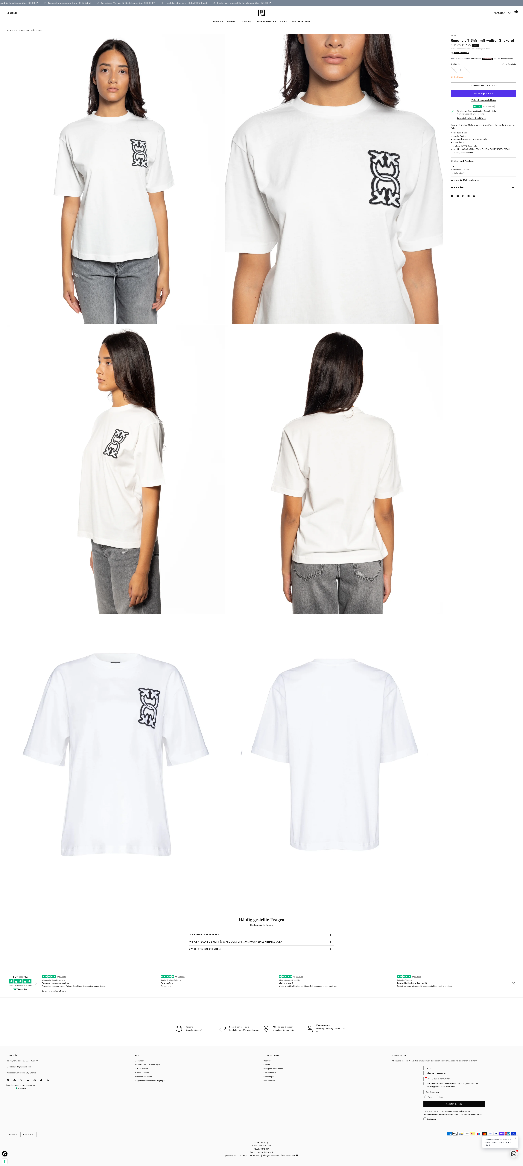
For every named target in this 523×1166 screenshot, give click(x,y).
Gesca (288, 1155)
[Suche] (509, 12)
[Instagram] (23, 1080)
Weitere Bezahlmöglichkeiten (483, 100)
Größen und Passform (462, 160)
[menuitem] (218, 21)
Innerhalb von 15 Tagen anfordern (244, 1030)
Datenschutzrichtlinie (143, 1076)
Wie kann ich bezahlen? (204, 934)
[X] (458, 196)
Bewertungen (269, 1076)
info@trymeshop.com (22, 1066)
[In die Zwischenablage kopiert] (474, 196)
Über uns (267, 1060)
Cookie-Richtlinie (142, 1072)
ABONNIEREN (454, 1104)
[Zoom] (218, 40)
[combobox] (427, 1079)
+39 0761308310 (30, 1060)
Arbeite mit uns (141, 1068)
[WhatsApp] (469, 196)
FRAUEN (231, 21)
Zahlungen (139, 1060)
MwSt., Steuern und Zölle (205, 949)
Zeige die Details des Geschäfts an (471, 118)
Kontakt (267, 1064)
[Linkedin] (50, 1080)
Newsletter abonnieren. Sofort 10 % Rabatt (115, 3)
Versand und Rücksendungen (147, 1064)
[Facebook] (452, 196)
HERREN (217, 21)
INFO (138, 1055)
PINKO (453, 35)
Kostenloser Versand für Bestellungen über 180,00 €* (57, 3)
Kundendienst (458, 187)
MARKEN (246, 21)
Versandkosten (456, 48)
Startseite (10, 30)
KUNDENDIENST (272, 1055)
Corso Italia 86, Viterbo (25, 1072)
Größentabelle (270, 1072)
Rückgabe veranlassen (273, 1068)
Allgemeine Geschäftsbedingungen (150, 1080)
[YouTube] (30, 1081)
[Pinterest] (464, 196)
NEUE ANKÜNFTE (265, 21)
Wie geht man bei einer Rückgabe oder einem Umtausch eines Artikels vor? (235, 941)
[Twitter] (16, 1080)
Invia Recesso (270, 1080)
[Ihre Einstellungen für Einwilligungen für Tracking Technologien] (4, 1161)
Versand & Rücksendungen (465, 180)
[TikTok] (43, 1080)
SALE (282, 21)
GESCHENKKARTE (300, 21)
